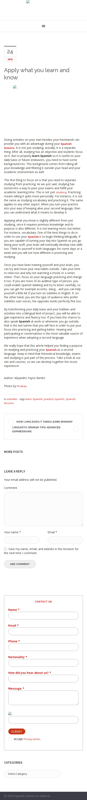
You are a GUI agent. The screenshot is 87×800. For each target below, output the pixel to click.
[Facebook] (75, 796)
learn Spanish (34, 399)
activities (12, 399)
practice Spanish (54, 399)
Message (16, 688)
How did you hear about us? (29, 673)
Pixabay (22, 386)
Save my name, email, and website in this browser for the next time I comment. (41, 551)
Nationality (17, 657)
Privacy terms (32, 739)
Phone (14, 641)
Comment (10, 488)
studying (61, 192)
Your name (12, 532)
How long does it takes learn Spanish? (44, 421)
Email (52, 532)
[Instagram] (80, 796)
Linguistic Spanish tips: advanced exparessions (36, 429)
